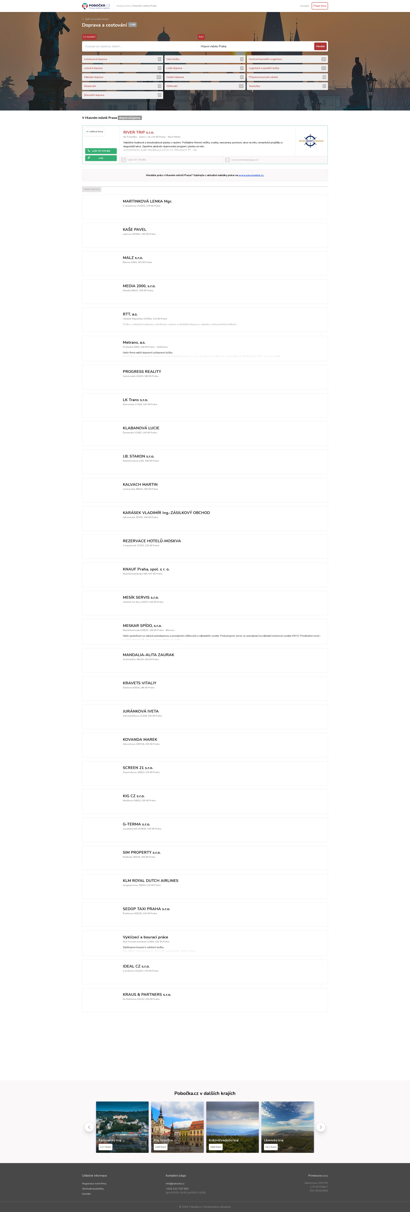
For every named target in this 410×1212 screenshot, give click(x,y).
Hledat (320, 46)
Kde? (201, 36)
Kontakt (304, 6)
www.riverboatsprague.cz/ (244, 159)
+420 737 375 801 (101, 151)
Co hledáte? (89, 36)
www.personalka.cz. (251, 175)
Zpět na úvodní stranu (96, 19)
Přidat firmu (319, 6)
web (101, 158)
